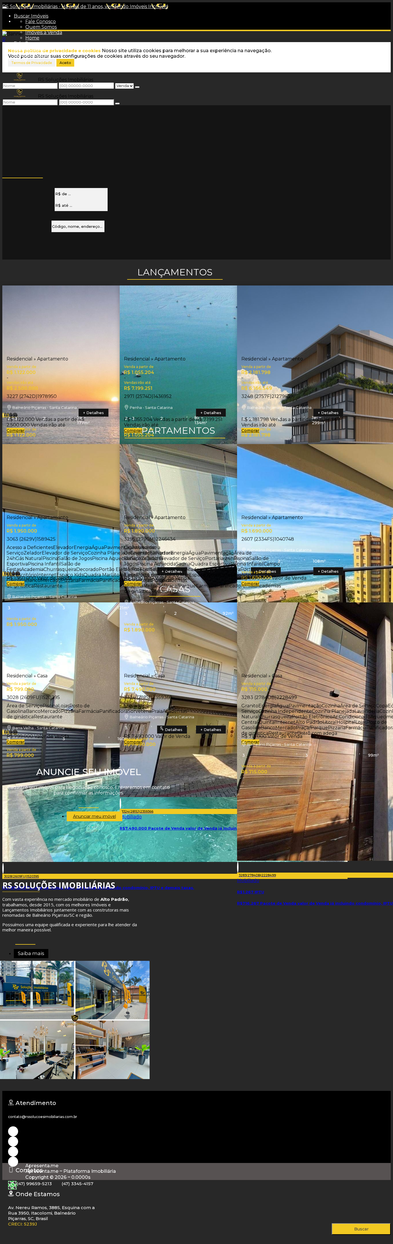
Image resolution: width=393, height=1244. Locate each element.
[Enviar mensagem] (137, 87)
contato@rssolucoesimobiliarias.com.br (42, 1117)
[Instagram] (13, 1131)
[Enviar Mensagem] (117, 103)
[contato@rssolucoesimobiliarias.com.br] (13, 1162)
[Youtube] (13, 1141)
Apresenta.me (41, 1165)
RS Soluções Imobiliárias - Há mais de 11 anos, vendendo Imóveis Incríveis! (85, 6)
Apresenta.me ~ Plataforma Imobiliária (70, 1171)
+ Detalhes (93, 412)
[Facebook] (13, 1152)
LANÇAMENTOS (175, 272)
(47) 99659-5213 (34, 1183)
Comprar (15, 430)
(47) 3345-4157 (77, 1183)
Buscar (361, 1229)
